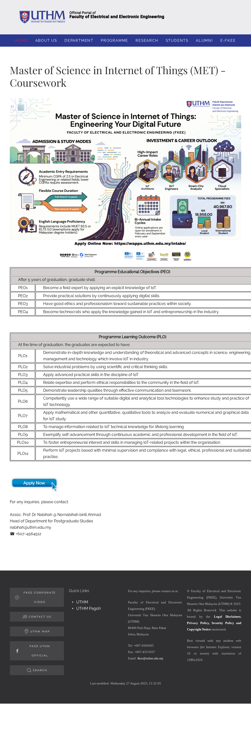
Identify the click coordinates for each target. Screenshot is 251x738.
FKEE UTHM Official (39, 650)
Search (40, 670)
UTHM (82, 602)
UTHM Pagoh (88, 608)
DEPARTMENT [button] (78, 40)
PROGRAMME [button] (114, 40)
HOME (21, 40)
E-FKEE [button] (228, 40)
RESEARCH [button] (147, 40)
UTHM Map (40, 631)
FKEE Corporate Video (40, 597)
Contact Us (40, 616)
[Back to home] (125, 17)
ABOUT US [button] (46, 40)
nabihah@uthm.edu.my (30, 527)
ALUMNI (204, 40)
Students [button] (177, 40)
